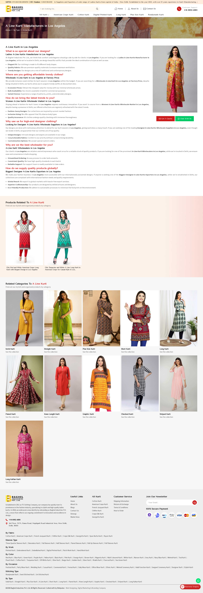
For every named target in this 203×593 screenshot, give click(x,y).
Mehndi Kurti (172, 558)
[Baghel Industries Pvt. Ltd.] (14, 9)
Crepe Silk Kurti (97, 514)
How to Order (119, 510)
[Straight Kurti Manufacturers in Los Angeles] (63, 318)
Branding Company (99, 588)
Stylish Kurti (188, 567)
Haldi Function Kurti (142, 567)
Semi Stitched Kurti (27, 574)
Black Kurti (59, 558)
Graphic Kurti (88, 414)
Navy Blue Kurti (160, 558)
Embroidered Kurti (23, 550)
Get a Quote (166, 119)
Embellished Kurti (38, 550)
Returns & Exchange (121, 504)
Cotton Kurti (83, 15)
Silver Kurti (87, 560)
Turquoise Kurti (32, 560)
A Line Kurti (43, 582)
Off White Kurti (45, 560)
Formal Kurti (72, 567)
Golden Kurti (76, 560)
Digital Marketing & (85, 588)
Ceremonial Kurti (60, 567)
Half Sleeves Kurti (62, 543)
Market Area (74, 517)
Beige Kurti (66, 560)
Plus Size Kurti (137, 15)
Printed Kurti (10, 550)
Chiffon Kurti (96, 510)
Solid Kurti (10, 349)
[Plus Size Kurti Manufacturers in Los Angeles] (101, 318)
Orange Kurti (78, 558)
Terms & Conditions (121, 507)
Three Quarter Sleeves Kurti (16, 543)
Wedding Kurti (36, 567)
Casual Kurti (47, 567)
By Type (17, 30)
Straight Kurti (49, 349)
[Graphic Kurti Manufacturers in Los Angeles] (101, 383)
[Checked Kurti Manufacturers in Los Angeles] (140, 383)
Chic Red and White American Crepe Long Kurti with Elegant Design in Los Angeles (22, 269)
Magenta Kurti (100, 558)
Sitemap (73, 514)
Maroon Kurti (138, 558)
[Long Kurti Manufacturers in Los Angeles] (178, 318)
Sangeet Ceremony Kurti (161, 567)
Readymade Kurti (156, 15)
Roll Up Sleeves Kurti (95, 543)
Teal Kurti (182, 558)
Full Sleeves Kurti (48, 543)
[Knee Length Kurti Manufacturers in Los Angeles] (63, 383)
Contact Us (151, 9)
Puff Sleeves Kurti (111, 543)
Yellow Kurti (48, 558)
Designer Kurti (177, 567)
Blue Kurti (18, 558)
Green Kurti (27, 558)
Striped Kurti (165, 414)
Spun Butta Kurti (96, 536)
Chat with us (185, 119)
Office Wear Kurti (98, 567)
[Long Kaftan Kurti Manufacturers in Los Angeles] (24, 448)
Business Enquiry (191, 587)
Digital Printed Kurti (102, 15)
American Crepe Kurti (63, 15)
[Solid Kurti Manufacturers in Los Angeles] (24, 318)
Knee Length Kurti (52, 414)
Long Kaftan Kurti (13, 479)
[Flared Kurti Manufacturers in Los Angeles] (24, 383)
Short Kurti (125, 349)
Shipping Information (121, 501)
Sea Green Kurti (121, 560)
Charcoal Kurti (108, 560)
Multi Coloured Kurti (114, 558)
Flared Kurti (11, 414)
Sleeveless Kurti (34, 543)
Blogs (72, 507)
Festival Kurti (10, 567)
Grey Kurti (149, 558)
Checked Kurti (127, 414)
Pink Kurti (68, 558)
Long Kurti (121, 15)
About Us (135, 9)
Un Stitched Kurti (42, 574)
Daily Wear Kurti (84, 567)
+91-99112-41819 (190, 10)
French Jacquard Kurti (100, 507)
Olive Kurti (56, 560)
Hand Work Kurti (83, 550)
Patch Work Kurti (69, 550)
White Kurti (128, 558)
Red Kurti (9, 558)
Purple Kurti (38, 558)
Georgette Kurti (98, 517)
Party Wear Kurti (23, 567)
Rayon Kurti (108, 536)
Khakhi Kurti (97, 560)
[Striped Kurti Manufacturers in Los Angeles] (178, 383)
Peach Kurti (10, 560)
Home (120, 9)
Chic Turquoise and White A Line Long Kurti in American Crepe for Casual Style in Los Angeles (62, 269)
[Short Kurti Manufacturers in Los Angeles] (140, 318)
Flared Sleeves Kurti (78, 543)
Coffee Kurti (20, 560)
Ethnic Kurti (110, 567)
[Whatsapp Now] (198, 580)
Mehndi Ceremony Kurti (125, 567)
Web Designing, (71, 588)
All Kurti (43, 15)
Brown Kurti (88, 558)
